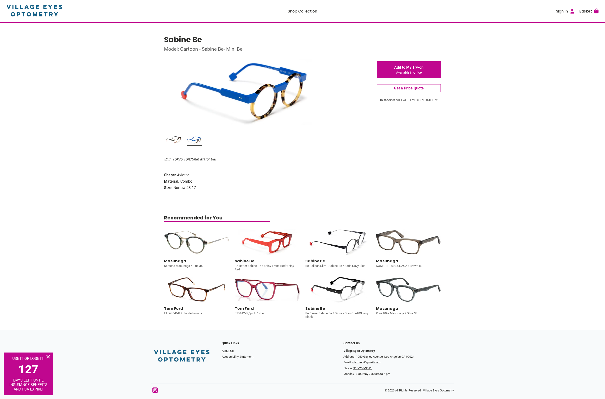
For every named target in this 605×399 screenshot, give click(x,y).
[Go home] (78, 11)
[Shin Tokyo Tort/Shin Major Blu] (194, 141)
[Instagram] (155, 391)
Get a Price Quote (409, 88)
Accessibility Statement (237, 356)
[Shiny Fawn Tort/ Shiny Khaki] (173, 141)
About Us (228, 351)
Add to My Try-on (409, 70)
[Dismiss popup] (48, 357)
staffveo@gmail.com (366, 362)
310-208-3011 (362, 368)
